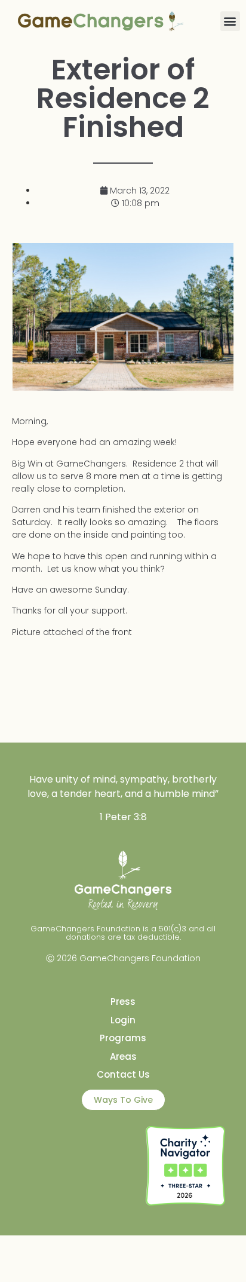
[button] (230, 21)
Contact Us (123, 1074)
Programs (123, 1038)
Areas (123, 1056)
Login (123, 1020)
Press (123, 1001)
